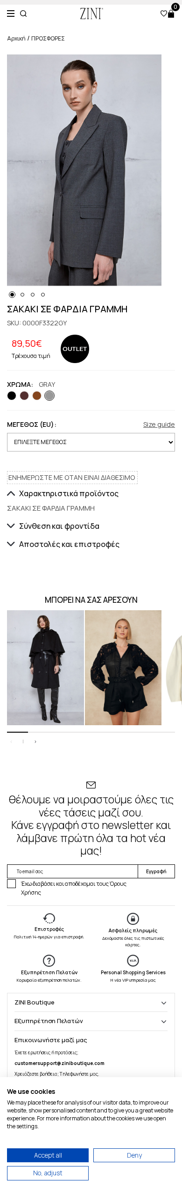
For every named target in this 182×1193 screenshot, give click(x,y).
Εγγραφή (156, 871)
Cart (171, 14)
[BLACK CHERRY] (24, 395)
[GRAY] (49, 395)
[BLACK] (11, 395)
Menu (10, 13)
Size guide (159, 424)
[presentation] (11, 741)
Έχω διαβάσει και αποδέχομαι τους (73, 888)
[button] (12, 294)
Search (23, 13)
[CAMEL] (37, 395)
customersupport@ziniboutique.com (59, 1063)
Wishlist (164, 13)
